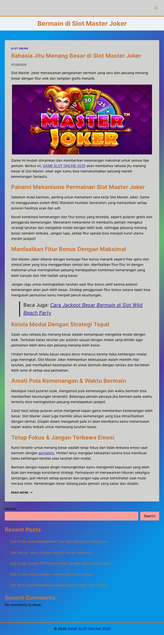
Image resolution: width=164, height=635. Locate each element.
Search (10, 509)
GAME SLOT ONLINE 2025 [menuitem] (64, 166)
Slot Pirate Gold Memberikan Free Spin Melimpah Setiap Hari (59, 542)
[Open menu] (155, 8)
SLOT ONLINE (19, 48)
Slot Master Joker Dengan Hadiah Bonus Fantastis (50, 553)
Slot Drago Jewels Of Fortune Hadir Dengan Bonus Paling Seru (60, 563)
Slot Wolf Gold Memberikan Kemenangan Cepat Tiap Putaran (59, 585)
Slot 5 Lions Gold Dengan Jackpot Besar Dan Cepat (51, 574)
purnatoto (46, 453)
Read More (22, 492)
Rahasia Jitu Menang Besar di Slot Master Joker (76, 55)
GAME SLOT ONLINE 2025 (88, 629)
